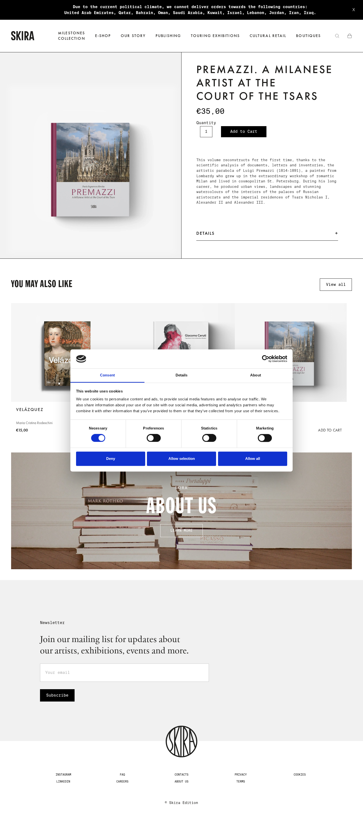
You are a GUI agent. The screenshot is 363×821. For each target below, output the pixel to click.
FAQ (122, 774)
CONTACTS (181, 774)
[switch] (154, 438)
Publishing (168, 35)
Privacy (241, 774)
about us (181, 781)
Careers (122, 781)
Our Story (133, 35)
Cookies (300, 774)
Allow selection (181, 458)
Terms (240, 781)
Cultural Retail (268, 35)
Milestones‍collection (71, 35)
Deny (110, 458)
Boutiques (308, 35)
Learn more (181, 530)
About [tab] (255, 375)
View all (336, 284)
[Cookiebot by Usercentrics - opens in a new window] (265, 359)
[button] (103, 36)
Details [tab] (182, 375)
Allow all (252, 458)
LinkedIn (63, 781)
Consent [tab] (107, 375)
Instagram (63, 774)
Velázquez (29, 409)
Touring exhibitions (215, 35)
